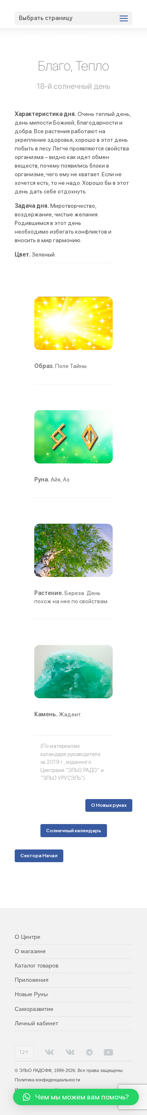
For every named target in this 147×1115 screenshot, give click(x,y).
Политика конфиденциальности (47, 1079)
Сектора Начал (39, 855)
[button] (76, 1097)
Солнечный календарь (73, 830)
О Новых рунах (109, 805)
